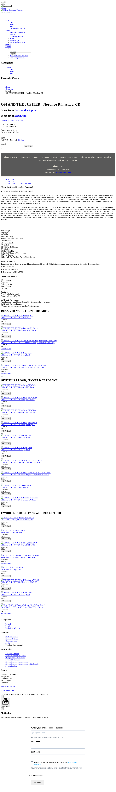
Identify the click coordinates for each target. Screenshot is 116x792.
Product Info (9, 181)
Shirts (12, 38)
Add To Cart (28, 146)
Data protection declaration (15, 658)
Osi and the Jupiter (25, 110)
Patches (12, 34)
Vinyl (12, 26)
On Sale (8, 45)
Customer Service (11, 637)
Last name (35, 752)
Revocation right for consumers (16, 662)
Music (7, 20)
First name (35, 741)
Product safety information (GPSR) (18, 183)
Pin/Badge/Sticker (16, 36)
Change (3, 8)
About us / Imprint (12, 654)
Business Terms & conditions (15, 656)
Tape (11, 24)
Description (9, 179)
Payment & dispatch (12, 660)
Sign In (8, 47)
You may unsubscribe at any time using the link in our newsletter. (56, 768)
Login (7, 643)
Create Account (11, 641)
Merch (7, 30)
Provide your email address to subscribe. (47, 737)
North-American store (63, 172)
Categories (9, 89)
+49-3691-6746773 (8, 687)
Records (8, 67)
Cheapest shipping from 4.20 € (12, 120)
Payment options (11, 666)
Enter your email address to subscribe (47, 728)
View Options (6, 349)
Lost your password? (17, 58)
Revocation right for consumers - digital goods (22, 664)
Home (7, 87)
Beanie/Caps (14, 41)
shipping (21, 140)
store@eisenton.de (7, 690)
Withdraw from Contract (14, 645)
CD (11, 22)
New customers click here (19, 56)
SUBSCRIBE (37, 782)
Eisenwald (20, 115)
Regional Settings (11, 639)
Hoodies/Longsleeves (17, 32)
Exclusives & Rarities (17, 28)
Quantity (4, 144)
